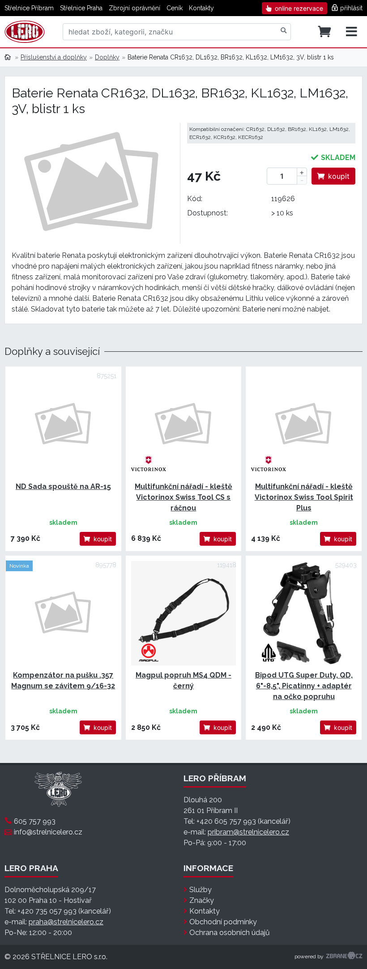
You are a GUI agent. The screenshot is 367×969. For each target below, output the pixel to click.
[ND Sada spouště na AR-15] (63, 424)
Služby (200, 889)
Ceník (174, 8)
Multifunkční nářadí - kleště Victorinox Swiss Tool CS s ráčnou (183, 497)
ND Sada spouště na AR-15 (63, 486)
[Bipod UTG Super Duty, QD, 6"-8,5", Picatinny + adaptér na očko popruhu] (303, 613)
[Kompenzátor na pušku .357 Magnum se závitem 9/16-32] (63, 613)
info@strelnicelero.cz (48, 832)
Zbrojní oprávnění (134, 8)
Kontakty (201, 8)
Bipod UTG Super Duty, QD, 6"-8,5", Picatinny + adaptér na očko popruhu (304, 686)
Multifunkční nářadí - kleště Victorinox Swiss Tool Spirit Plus (304, 497)
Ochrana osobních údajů (229, 932)
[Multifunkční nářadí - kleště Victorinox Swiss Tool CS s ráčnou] (183, 424)
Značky (201, 900)
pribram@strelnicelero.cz (248, 832)
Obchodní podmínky (223, 922)
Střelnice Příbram (29, 8)
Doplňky (107, 57)
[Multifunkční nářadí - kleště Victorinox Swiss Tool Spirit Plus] (303, 424)
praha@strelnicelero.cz (66, 922)
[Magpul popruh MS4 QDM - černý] (183, 613)
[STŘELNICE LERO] (24, 32)
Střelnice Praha (81, 8)
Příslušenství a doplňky (54, 57)
